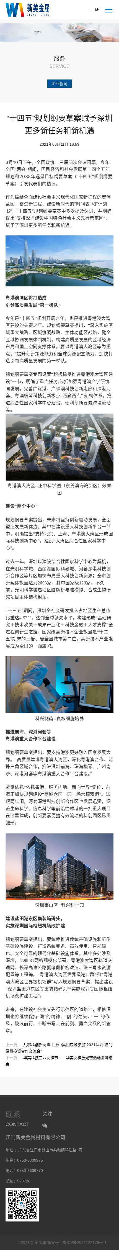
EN (97, 9)
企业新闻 (59, 83)
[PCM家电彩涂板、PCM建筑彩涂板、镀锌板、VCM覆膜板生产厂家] (27, 10)
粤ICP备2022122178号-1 (85, 1242)
